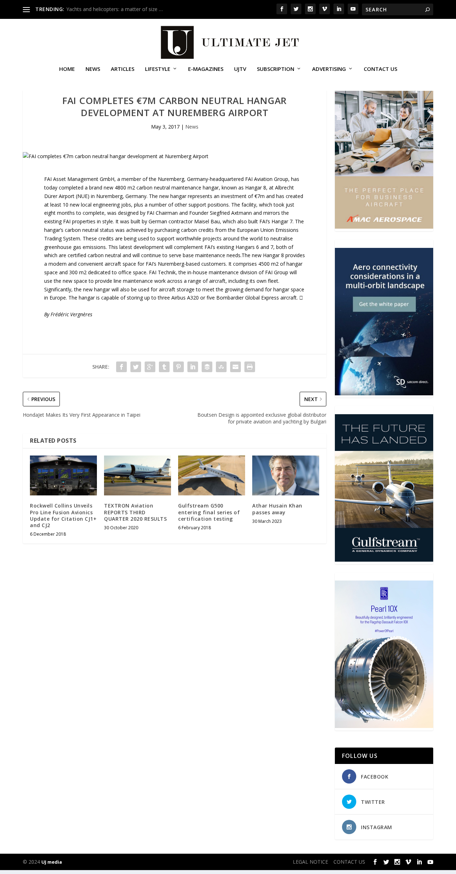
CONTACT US (380, 69)
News (93, 69)
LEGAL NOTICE (310, 861)
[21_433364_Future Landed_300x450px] (384, 559)
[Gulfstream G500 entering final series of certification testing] (211, 476)
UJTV (240, 69)
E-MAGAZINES (205, 69)
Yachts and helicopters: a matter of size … (114, 9)
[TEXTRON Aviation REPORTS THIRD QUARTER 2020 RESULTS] (137, 476)
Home (67, 69)
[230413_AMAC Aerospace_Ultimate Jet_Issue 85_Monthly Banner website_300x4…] (384, 226)
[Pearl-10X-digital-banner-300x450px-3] (384, 726)
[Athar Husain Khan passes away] (285, 476)
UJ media (51, 862)
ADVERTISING (329, 69)
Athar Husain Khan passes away (277, 508)
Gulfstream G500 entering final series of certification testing (209, 512)
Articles (122, 69)
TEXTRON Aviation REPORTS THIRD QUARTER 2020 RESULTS (135, 512)
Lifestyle (157, 69)
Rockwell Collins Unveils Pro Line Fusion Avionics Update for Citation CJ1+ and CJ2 (63, 515)
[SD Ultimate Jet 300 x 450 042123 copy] (384, 393)
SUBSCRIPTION (275, 69)
